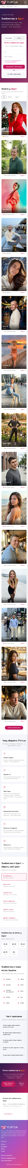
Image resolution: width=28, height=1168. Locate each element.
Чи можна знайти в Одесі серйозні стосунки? (12, 1041)
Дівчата (10, 97)
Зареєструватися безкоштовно (8, 1084)
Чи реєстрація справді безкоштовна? (13, 1055)
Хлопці (17, 97)
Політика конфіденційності (8, 1158)
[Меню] (25, 2)
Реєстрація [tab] (8, 38)
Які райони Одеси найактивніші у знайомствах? (12, 1033)
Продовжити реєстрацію (14, 67)
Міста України (9, 6)
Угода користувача (6, 1160)
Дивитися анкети (21, 1084)
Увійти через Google (15, 74)
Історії (3, 1151)
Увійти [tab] (19, 38)
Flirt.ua (3, 6)
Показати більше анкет (14, 727)
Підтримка (4, 1146)
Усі (4, 97)
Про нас (3, 1144)
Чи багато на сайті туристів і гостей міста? (13, 1048)
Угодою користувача (16, 60)
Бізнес (3, 1149)
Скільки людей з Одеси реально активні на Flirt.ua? (11, 1026)
